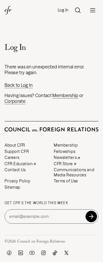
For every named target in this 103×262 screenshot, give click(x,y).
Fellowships (64, 151)
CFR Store (63, 163)
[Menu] (92, 10)
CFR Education (19, 163)
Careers (12, 157)
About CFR (15, 145)
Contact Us (15, 169)
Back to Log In (19, 85)
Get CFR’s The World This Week (36, 203)
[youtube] (32, 252)
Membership (65, 95)
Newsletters (65, 157)
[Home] (8, 10)
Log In (63, 10)
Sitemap (12, 187)
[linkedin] (20, 252)
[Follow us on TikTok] (55, 252)
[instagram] (43, 252)
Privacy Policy (18, 181)
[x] (66, 252)
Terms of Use (66, 181)
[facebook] (9, 252)
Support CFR (17, 151)
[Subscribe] (91, 216)
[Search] (78, 10)
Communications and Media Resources (74, 172)
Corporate (15, 101)
